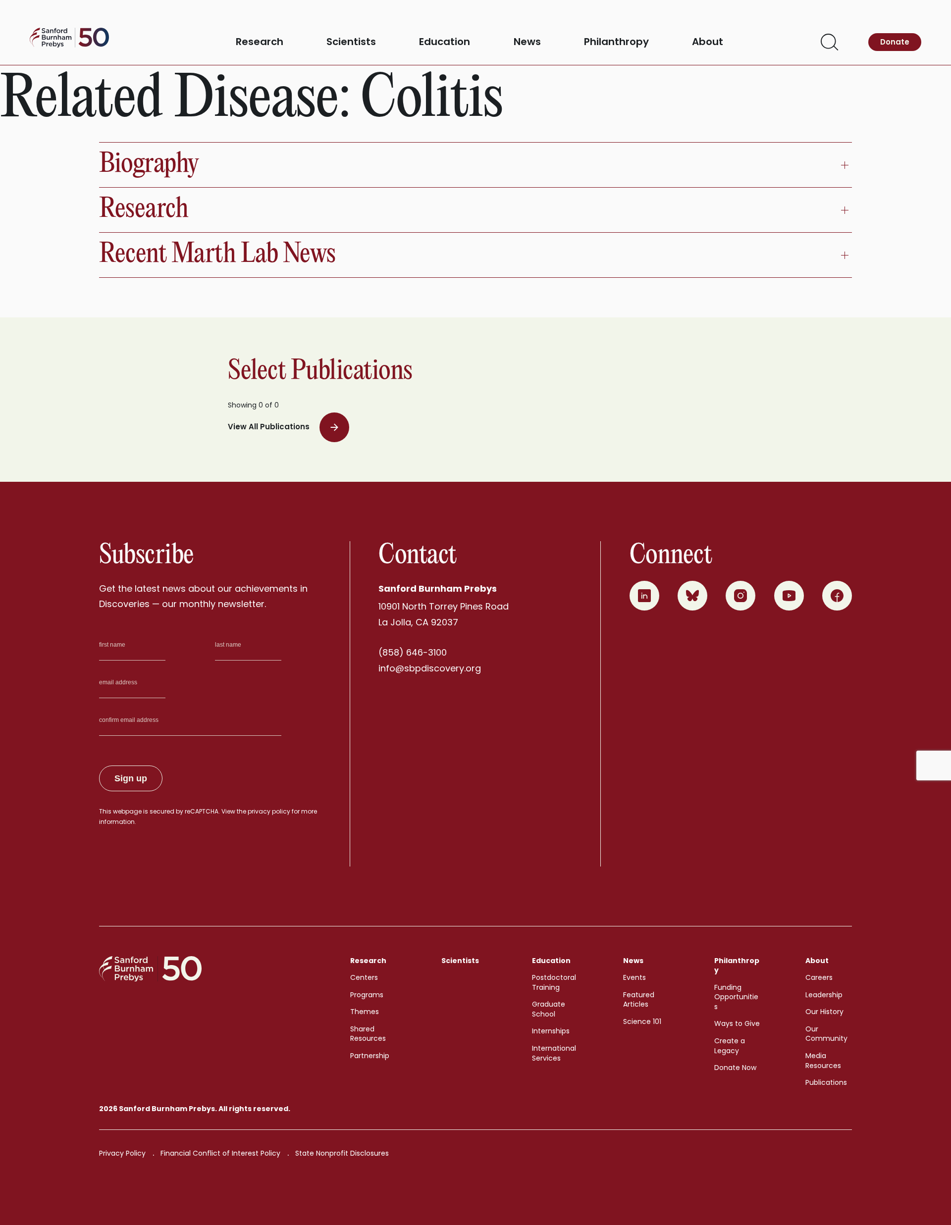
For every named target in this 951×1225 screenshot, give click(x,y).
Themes (364, 1012)
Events (634, 977)
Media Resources (823, 1061)
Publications (826, 1082)
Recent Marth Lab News (217, 254)
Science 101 (642, 1021)
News (527, 42)
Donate (894, 42)
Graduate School (548, 1009)
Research (259, 42)
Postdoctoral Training (554, 982)
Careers (819, 977)
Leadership (824, 995)
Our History (824, 1012)
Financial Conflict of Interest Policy (220, 1153)
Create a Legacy (729, 1046)
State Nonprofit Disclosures (342, 1153)
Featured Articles (638, 1000)
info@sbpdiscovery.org (429, 668)
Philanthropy (616, 42)
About (707, 42)
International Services (554, 1053)
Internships (551, 1031)
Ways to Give (737, 1023)
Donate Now (735, 1067)
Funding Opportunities (736, 997)
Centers (364, 977)
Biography (149, 164)
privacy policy (269, 811)
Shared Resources (368, 1034)
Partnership (369, 1056)
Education (444, 42)
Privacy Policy (122, 1153)
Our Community (826, 1034)
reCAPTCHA (201, 811)
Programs (366, 995)
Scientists (351, 42)
